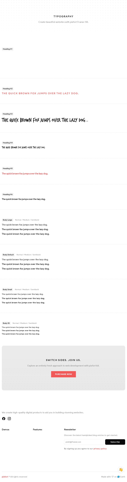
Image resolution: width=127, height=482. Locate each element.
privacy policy (100, 448)
